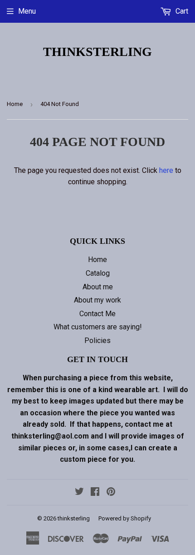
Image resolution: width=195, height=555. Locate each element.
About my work (97, 300)
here (166, 170)
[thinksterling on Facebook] (95, 492)
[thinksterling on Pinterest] (111, 492)
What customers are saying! (98, 327)
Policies (97, 340)
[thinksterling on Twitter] (79, 492)
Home (15, 104)
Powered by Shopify (124, 518)
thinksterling (97, 52)
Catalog (98, 273)
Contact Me (97, 313)
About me (98, 287)
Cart (181, 11)
